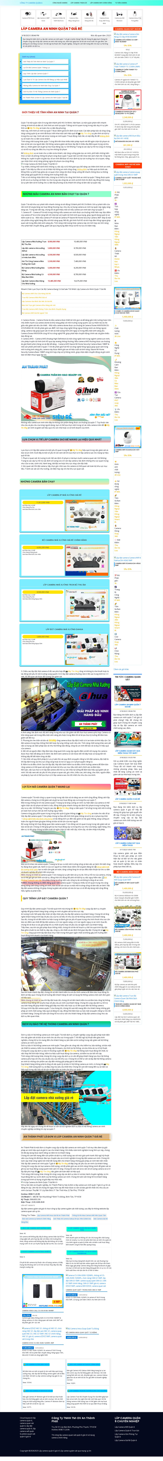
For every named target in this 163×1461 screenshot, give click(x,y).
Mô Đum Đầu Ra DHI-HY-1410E (127, 141)
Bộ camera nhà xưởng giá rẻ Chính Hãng (64, 540)
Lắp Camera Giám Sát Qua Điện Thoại (127, 844)
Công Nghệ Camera (60, 3)
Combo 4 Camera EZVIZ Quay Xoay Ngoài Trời (127, 312)
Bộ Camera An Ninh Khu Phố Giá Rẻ (126, 973)
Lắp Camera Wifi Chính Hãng (101, 3)
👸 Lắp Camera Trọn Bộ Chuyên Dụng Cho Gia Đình (87, 1391)
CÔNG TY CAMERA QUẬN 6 (31, 3)
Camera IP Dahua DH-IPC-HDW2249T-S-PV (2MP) (126, 113)
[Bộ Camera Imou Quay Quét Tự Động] (82, 1328)
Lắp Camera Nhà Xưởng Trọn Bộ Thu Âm (64, 584)
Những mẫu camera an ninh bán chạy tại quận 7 (41, 85)
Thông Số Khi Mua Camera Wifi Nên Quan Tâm (89, 1215)
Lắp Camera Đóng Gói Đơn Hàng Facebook (82, 1252)
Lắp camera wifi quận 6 (125, 1427)
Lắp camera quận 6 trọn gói (127, 1430)
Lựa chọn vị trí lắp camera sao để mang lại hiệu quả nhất (45, 79)
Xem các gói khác (122, 669)
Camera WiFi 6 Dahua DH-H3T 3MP (127, 451)
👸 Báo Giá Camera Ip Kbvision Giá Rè (38, 1391)
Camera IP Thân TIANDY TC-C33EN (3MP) (126, 70)
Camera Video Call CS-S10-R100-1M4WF (38, 1310)
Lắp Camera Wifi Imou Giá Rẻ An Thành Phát (53, 1215)
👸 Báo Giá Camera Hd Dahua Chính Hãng (84, 1364)
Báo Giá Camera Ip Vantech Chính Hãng (36, 1219)
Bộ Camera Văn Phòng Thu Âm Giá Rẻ (128, 930)
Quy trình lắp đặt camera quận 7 (35, 73)
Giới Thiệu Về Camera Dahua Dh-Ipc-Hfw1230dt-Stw (72, 1219)
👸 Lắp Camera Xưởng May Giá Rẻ (36, 1364)
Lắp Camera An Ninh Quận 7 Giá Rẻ (128, 705)
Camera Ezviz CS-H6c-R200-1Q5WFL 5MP (38, 1343)
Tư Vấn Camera (121, 3)
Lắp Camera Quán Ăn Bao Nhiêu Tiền (82, 1229)
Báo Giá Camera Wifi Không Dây (35, 1228)
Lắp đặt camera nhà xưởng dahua (64, 629)
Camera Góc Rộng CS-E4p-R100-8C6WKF (126, 41)
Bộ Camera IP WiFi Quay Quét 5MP (127, 884)
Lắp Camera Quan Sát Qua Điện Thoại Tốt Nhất (127, 752)
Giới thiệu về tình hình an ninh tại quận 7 (38, 61)
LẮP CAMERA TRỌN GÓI (79, 3)
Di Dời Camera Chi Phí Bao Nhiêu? (36, 1251)
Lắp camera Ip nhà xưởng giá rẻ (64, 495)
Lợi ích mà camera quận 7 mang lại (36, 67)
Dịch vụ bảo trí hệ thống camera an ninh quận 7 (41, 91)
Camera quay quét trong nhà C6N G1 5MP (83, 1290)
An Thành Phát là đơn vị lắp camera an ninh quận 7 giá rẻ (45, 97)
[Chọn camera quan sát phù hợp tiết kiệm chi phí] (141, 18)
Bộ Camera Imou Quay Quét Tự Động (81, 1332)
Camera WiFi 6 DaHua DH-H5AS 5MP (128, 564)
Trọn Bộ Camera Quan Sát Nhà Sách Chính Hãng (128, 1005)
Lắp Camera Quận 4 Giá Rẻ (127, 799)
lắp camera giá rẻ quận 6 (126, 1440)
